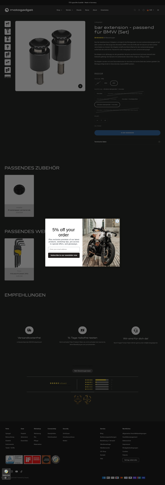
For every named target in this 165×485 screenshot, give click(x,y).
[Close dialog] (117, 221)
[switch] (6, 478)
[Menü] (9, 469)
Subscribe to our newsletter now (64, 255)
